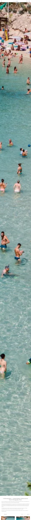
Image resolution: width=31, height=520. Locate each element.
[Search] (26, 1)
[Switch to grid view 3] (23, 514)
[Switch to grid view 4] (24, 514)
